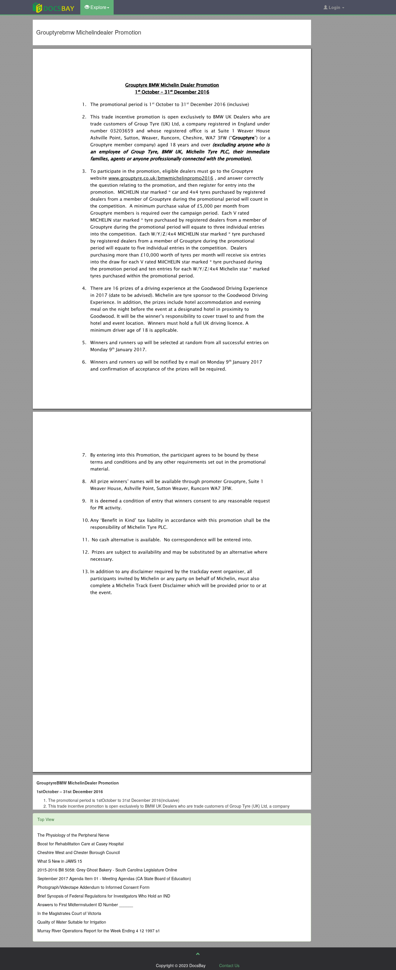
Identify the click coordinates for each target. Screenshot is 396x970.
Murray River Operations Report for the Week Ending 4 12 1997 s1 (98, 930)
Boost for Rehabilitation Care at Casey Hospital (80, 844)
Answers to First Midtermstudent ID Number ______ (85, 904)
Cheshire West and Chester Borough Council (78, 852)
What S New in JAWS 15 (59, 861)
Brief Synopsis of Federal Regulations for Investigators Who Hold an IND (103, 896)
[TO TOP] (198, 954)
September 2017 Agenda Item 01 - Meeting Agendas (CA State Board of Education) (114, 878)
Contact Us (229, 965)
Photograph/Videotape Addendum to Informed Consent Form (93, 887)
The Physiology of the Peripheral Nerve (73, 835)
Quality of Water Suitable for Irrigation (71, 922)
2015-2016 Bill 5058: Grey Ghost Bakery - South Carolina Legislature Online (107, 870)
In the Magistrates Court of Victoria (69, 913)
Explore (97, 7)
